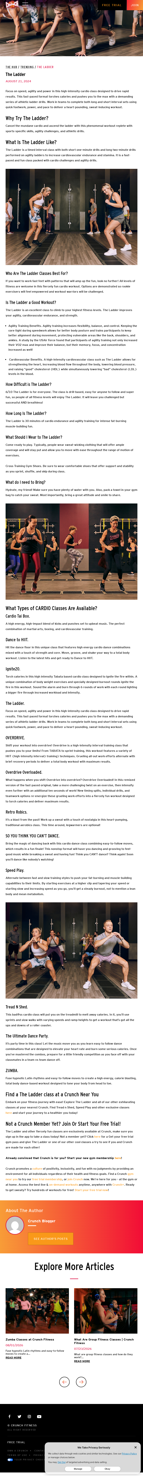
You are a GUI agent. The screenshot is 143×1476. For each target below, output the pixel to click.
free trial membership (46, 1179)
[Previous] (64, 1382)
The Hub (11, 67)
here (9, 1113)
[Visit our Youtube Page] (39, 1416)
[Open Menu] (25, 5)
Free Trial (112, 5)
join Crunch (75, 1179)
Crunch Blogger (41, 1221)
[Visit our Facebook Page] (9, 1416)
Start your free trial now (91, 1190)
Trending (27, 67)
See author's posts (51, 1239)
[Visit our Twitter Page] (19, 1416)
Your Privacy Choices (30, 1459)
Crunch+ (118, 1184)
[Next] (81, 1382)
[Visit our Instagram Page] (29, 1416)
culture (37, 1168)
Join (135, 5)
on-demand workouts (63, 1184)
